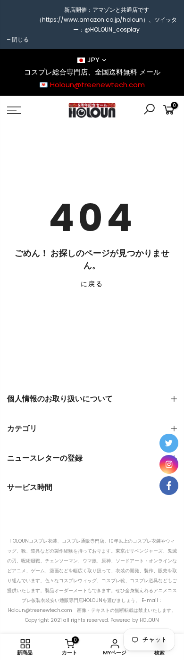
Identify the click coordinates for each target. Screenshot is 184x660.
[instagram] (168, 464)
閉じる (20, 39)
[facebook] (168, 485)
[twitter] (168, 443)
